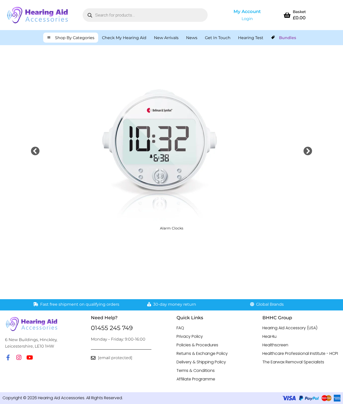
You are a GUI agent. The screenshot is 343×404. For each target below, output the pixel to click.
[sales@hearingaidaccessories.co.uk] (93, 358)
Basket (299, 11)
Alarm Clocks (171, 228)
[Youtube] (29, 357)
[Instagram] (19, 357)
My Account (247, 11)
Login (247, 18)
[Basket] (287, 15)
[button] (35, 150)
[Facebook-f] (8, 357)
